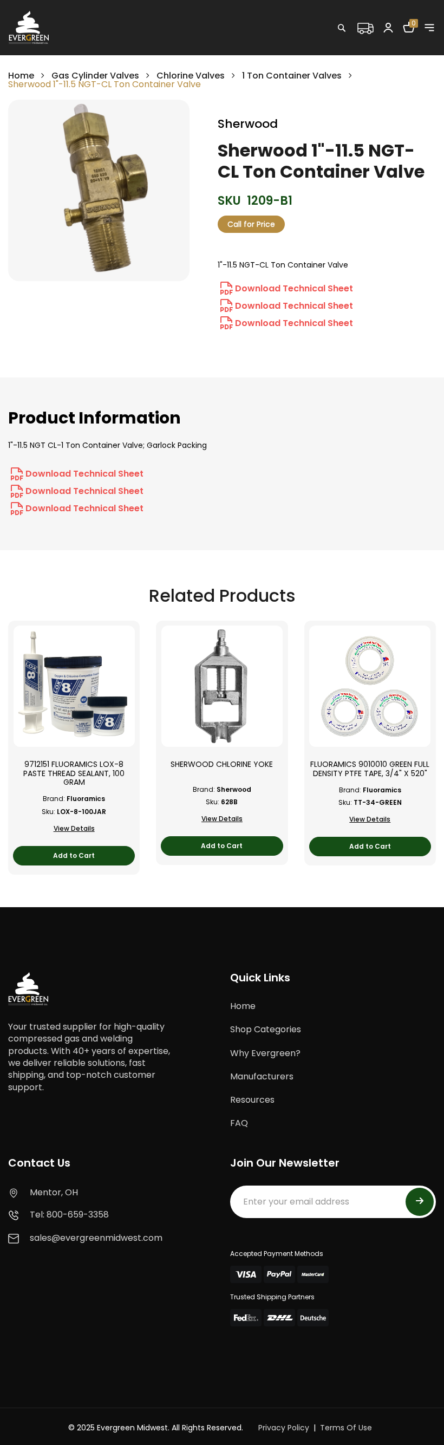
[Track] (365, 27)
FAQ (239, 1123)
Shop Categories (265, 1029)
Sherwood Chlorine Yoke (222, 765)
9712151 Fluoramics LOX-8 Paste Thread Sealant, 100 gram (74, 773)
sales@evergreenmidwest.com (96, 1238)
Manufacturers (261, 1076)
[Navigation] (429, 28)
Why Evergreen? (265, 1053)
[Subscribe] (420, 1202)
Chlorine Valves (190, 75)
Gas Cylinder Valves (95, 75)
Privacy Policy (283, 1427)
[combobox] (376, 51)
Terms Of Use (346, 1427)
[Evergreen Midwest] (29, 27)
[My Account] (388, 27)
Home (21, 75)
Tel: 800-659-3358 (69, 1214)
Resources (252, 1099)
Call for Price (251, 224)
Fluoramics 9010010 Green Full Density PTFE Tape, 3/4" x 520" (369, 769)
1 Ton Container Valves (292, 75)
